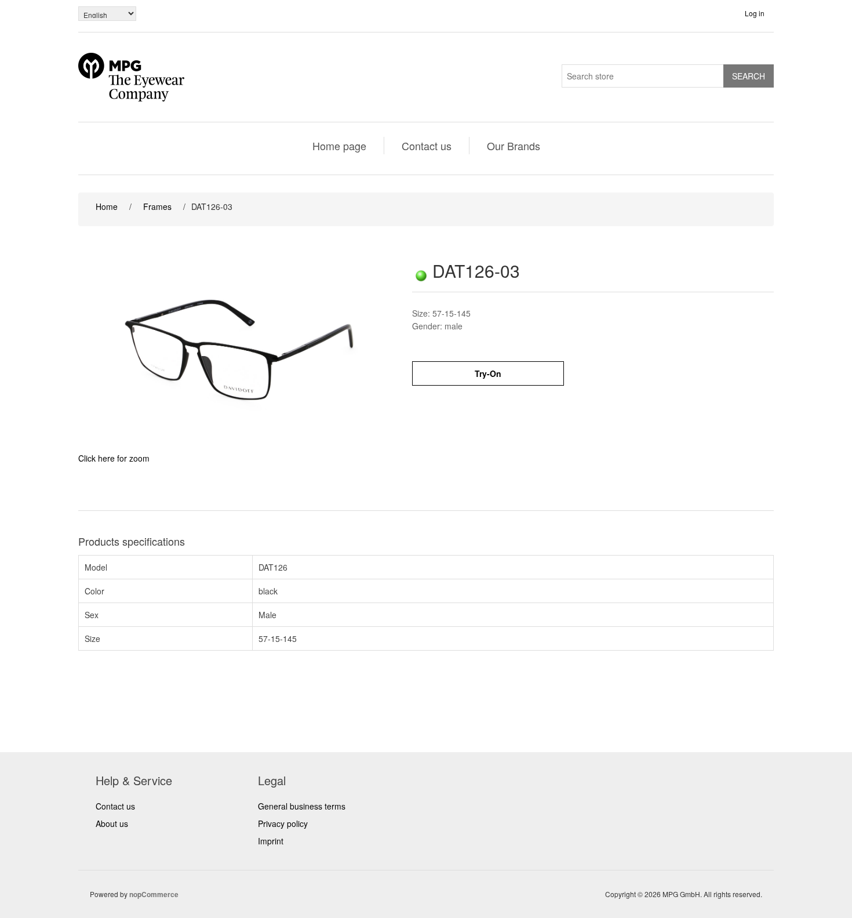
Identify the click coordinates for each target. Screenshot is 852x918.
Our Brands (513, 145)
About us (112, 823)
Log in (754, 13)
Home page (339, 145)
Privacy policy (283, 823)
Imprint (270, 841)
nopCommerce (154, 894)
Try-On (488, 373)
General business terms (301, 806)
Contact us (427, 145)
